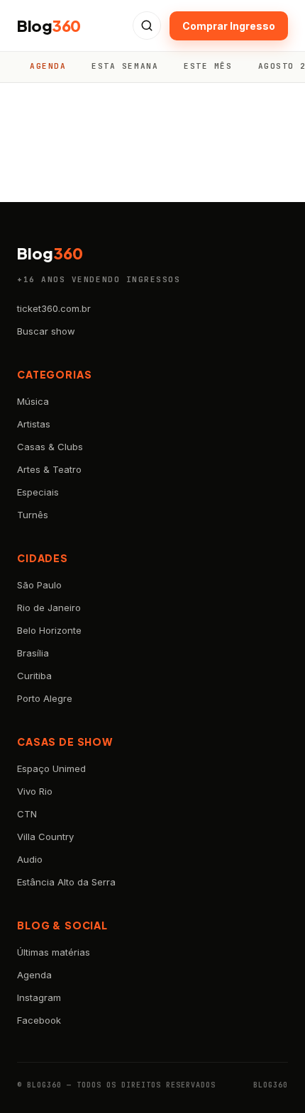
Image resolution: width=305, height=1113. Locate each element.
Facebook (39, 1020)
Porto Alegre (44, 698)
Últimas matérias (53, 952)
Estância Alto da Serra (66, 882)
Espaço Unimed (51, 768)
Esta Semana (125, 66)
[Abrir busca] (147, 25)
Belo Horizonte (49, 630)
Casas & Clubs (50, 446)
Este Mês (208, 66)
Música (33, 401)
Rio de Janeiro (49, 607)
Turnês (32, 514)
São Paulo (39, 585)
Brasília (33, 653)
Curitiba (34, 675)
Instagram (39, 997)
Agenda (48, 66)
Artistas (33, 424)
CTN (27, 814)
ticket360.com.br (54, 308)
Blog (49, 25)
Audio (30, 859)
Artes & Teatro (49, 469)
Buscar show (46, 331)
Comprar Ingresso (228, 26)
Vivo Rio (34, 791)
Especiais (38, 492)
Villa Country (45, 836)
